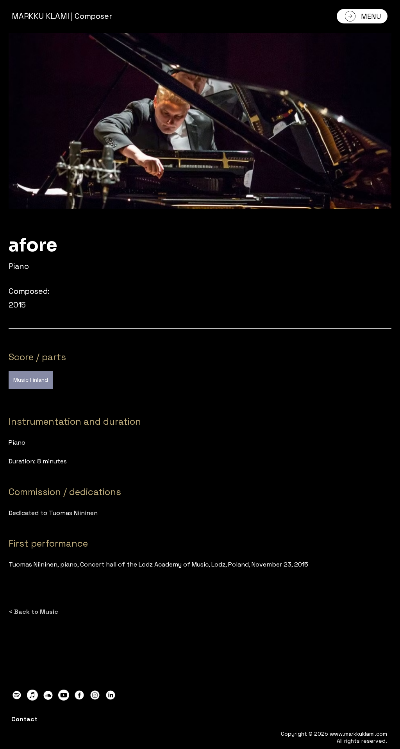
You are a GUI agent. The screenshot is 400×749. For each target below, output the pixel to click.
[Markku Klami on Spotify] (16, 695)
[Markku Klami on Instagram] (94, 695)
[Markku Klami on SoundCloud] (48, 695)
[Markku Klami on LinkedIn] (110, 695)
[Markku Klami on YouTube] (63, 695)
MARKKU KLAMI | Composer (62, 16)
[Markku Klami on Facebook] (79, 695)
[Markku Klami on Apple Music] (32, 695)
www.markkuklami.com (358, 733)
